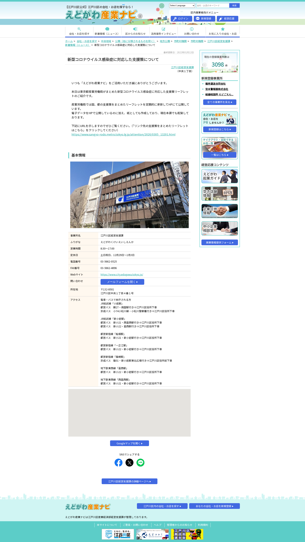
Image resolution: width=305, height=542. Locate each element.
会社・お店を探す (79, 34)
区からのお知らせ (135, 34)
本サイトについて (107, 525)
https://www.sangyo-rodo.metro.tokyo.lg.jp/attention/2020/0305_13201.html (123, 134)
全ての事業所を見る (218, 102)
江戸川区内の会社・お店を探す (161, 506)
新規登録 (206, 18)
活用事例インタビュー (163, 34)
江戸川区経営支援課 (218, 41)
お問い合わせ (191, 34)
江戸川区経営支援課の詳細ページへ (128, 481)
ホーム (69, 41)
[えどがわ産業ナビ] (101, 19)
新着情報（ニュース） (107, 34)
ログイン (183, 18)
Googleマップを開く (128, 443)
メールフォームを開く (121, 281)
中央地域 (106, 41)
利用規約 (203, 525)
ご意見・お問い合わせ (135, 525)
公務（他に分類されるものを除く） (135, 41)
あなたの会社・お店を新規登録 (213, 506)
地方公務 (165, 41)
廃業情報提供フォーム (218, 242)
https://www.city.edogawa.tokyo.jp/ (122, 274)
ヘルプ (157, 525)
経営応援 (229, 18)
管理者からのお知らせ (179, 525)
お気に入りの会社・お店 (223, 34)
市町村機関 (180, 41)
